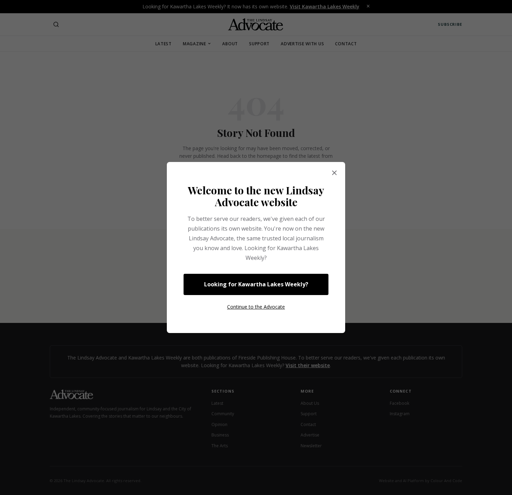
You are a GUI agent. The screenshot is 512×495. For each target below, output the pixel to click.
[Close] (334, 173)
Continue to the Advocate (256, 306)
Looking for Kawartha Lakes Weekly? (256, 284)
